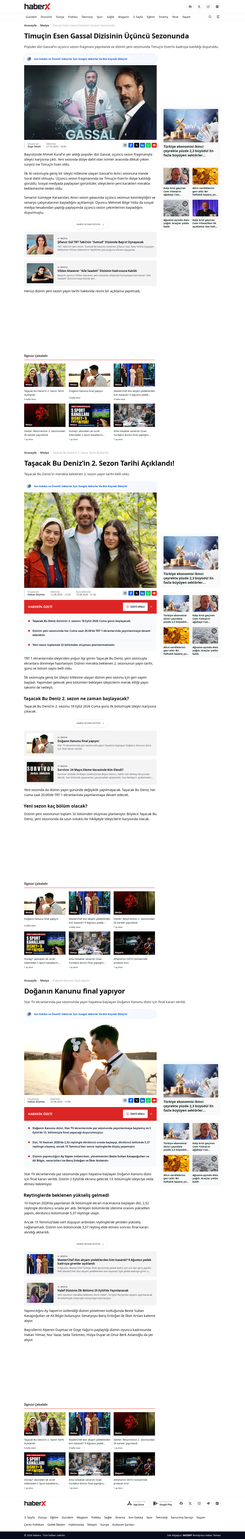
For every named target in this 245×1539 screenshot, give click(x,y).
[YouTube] (154, 145)
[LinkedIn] (217, 6)
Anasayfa (30, 25)
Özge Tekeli (34, 146)
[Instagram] (208, 6)
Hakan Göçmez (36, 594)
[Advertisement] (90, 325)
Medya (44, 25)
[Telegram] (208, 1503)
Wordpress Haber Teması (207, 1535)
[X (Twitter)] (199, 6)
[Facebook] (190, 6)
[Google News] (125, 145)
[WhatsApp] (148, 145)
